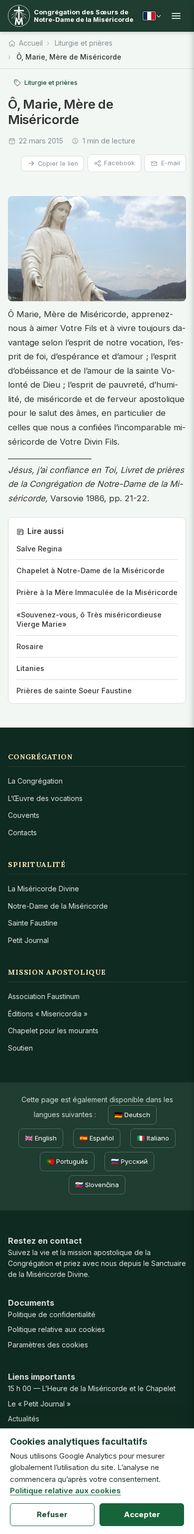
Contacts (22, 832)
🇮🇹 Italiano (153, 1138)
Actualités (23, 1418)
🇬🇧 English (41, 1138)
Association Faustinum (44, 996)
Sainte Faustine (33, 923)
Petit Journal (28, 940)
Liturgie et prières (83, 43)
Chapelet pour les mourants (53, 1030)
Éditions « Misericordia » (48, 1013)
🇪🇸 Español (97, 1138)
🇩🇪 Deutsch (132, 1115)
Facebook (119, 163)
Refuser (52, 1514)
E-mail (170, 163)
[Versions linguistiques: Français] (151, 16)
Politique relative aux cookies (56, 1329)
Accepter (142, 1514)
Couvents (23, 815)
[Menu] (176, 16)
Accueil (31, 43)
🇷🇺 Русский (129, 1161)
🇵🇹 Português (67, 1161)
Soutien (20, 1048)
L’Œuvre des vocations (45, 798)
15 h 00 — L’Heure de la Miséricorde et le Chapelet (92, 1388)
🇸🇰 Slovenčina (97, 1185)
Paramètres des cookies (48, 1344)
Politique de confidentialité (52, 1314)
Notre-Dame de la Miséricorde (58, 906)
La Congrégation (35, 781)
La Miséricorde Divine (43, 888)
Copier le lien (58, 163)
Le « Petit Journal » (39, 1404)
